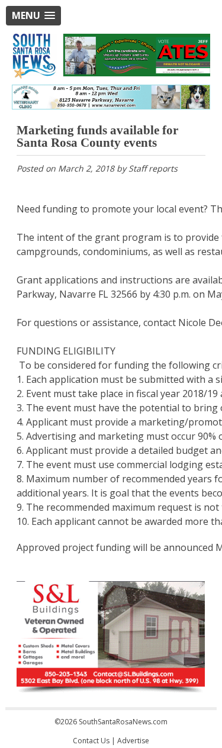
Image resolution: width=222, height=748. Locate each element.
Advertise (133, 741)
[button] (33, 15)
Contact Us (91, 741)
